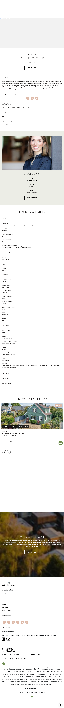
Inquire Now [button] (32, 68)
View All (54, 452)
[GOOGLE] (13, 622)
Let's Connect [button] (32, 552)
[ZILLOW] (26, 622)
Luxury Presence (36, 655)
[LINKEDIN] (17, 622)
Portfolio (5, 607)
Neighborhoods (7, 610)
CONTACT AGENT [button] (32, 198)
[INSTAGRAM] (4, 622)
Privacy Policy (21, 658)
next (9, 452)
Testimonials (6, 613)
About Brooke (6, 605)
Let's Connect (6, 616)
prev (4, 452)
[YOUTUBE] (22, 622)
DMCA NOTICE (6, 627)
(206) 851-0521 (32, 186)
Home (3, 602)
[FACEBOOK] (8, 622)
